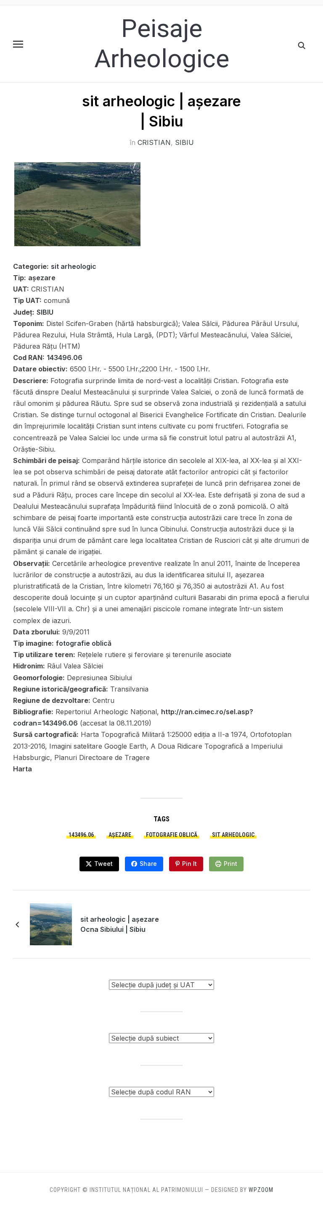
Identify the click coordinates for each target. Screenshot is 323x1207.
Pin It (189, 863)
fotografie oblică (83, 643)
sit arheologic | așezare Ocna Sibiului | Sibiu (119, 924)
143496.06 (64, 357)
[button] (18, 44)
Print (230, 863)
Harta (22, 769)
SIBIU (184, 142)
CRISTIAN (154, 142)
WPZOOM (261, 1189)
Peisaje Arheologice (161, 43)
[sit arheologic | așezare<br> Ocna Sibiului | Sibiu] (51, 923)
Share (148, 863)
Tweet (103, 863)
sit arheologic (73, 266)
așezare (42, 277)
